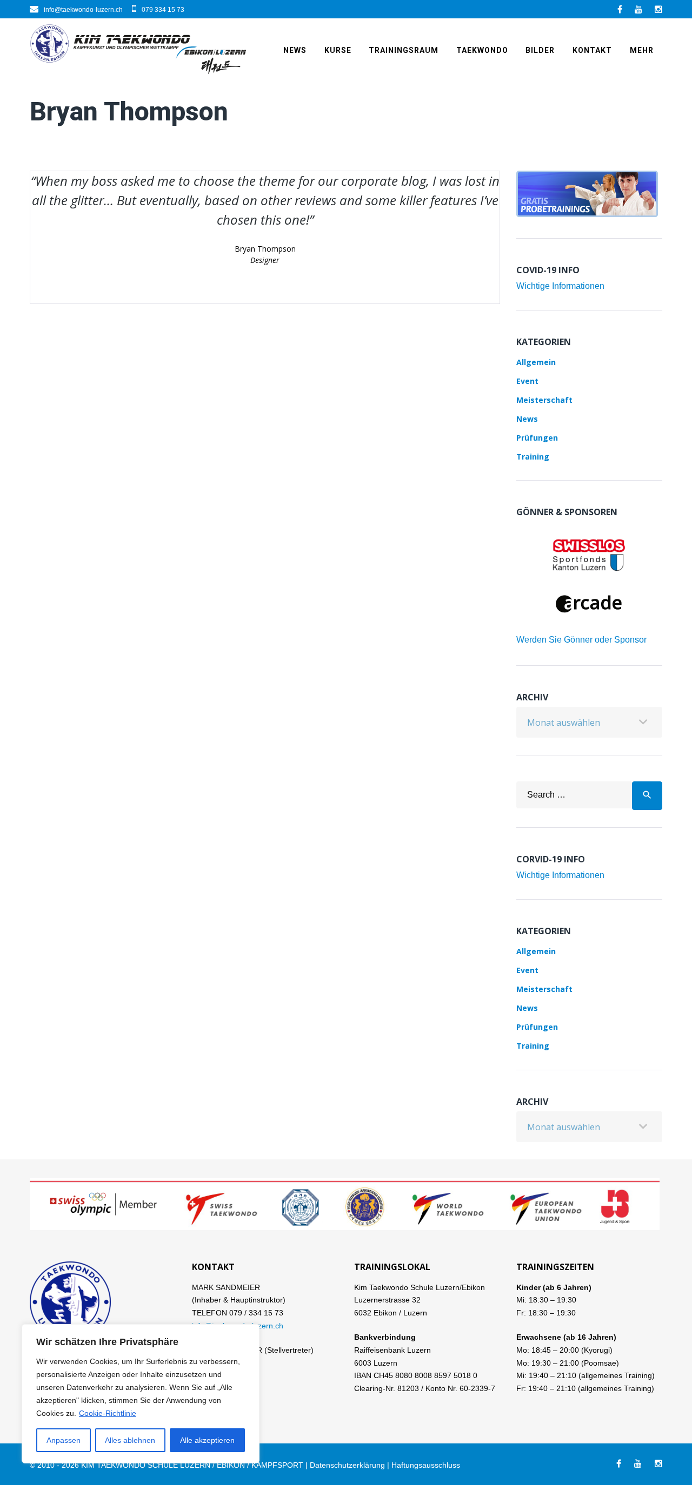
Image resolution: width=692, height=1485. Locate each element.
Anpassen (63, 1440)
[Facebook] (619, 9)
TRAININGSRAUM (403, 50)
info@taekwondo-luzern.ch (83, 10)
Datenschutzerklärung (347, 1465)
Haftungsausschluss (425, 1465)
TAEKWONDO (482, 50)
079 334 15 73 (163, 10)
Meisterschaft (544, 400)
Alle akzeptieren (207, 1440)
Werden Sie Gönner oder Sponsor (581, 639)
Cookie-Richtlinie (107, 1413)
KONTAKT (592, 50)
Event (527, 381)
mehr (642, 50)
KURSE (337, 50)
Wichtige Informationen (560, 286)
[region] (141, 1393)
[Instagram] (658, 9)
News (295, 50)
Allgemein (536, 362)
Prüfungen (537, 438)
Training (532, 456)
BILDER (540, 50)
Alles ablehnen (130, 1440)
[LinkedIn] (638, 9)
